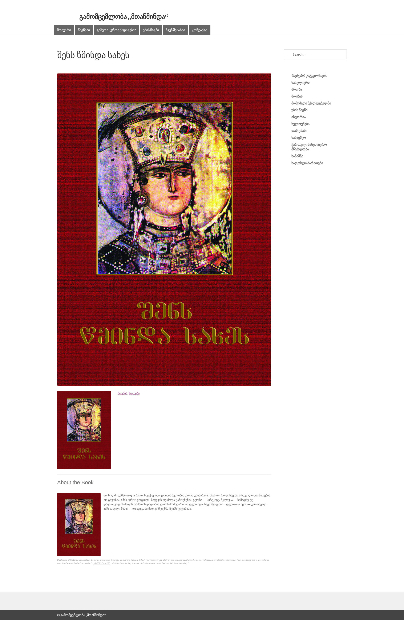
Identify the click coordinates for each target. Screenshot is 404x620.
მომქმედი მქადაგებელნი (311, 103)
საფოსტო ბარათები (307, 163)
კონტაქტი (199, 30)
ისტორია (298, 117)
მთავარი (64, 30)
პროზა (296, 89)
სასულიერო (301, 82)
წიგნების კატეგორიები (309, 75)
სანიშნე (297, 156)
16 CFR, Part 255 (101, 563)
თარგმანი (299, 130)
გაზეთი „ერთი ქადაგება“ (116, 30)
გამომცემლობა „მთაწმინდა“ (123, 16)
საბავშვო (298, 137)
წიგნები (84, 30)
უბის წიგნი (151, 30)
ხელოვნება (300, 124)
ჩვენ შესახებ (175, 30)
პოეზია (122, 393)
